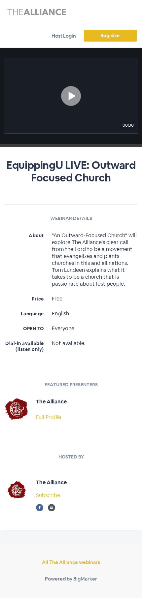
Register (110, 35)
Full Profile (48, 417)
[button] (71, 96)
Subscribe (48, 495)
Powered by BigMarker (71, 579)
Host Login (64, 36)
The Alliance (51, 401)
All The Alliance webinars (71, 562)
